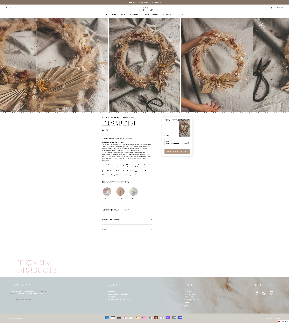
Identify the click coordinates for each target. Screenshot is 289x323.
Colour (107, 199)
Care (133, 199)
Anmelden (279, 8)
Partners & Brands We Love (118, 300)
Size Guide (188, 297)
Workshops (135, 15)
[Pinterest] (271, 293)
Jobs (186, 306)
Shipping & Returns (192, 294)
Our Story (110, 291)
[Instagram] (264, 293)
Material (120, 199)
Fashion (179, 15)
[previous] (3, 65)
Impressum (277, 318)
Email (139, 175)
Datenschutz (268, 318)
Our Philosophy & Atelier (117, 294)
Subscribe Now (22, 300)
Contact (104, 229)
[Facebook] (257, 293)
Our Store (110, 297)
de (16, 8)
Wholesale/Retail (192, 300)
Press (186, 303)
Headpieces (111, 15)
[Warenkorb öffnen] (272, 7)
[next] (285, 65)
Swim (123, 15)
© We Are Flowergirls (15, 318)
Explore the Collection (151, 2)
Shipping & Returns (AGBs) (111, 219)
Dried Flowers (151, 15)
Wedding (167, 15)
